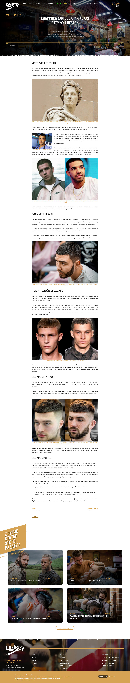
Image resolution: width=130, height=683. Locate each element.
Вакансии (74, 3)
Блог (44, 3)
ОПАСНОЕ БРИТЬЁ (64, 663)
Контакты (89, 3)
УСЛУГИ (34, 660)
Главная (24, 3)
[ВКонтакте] (121, 46)
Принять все (103, 676)
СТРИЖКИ (62, 658)
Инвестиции (58, 3)
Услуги (30, 3)
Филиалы (96, 3)
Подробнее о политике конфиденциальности (25, 679)
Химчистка (66, 3)
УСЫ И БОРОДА (64, 660)
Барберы (82, 3)
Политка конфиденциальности (110, 658)
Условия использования (109, 660)
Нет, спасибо (111, 676)
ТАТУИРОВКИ (63, 668)
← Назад (35, 517)
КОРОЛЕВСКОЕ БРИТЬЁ (66, 666)
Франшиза (50, 3)
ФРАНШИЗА (34, 663)
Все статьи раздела (65, 628)
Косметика (37, 3)
